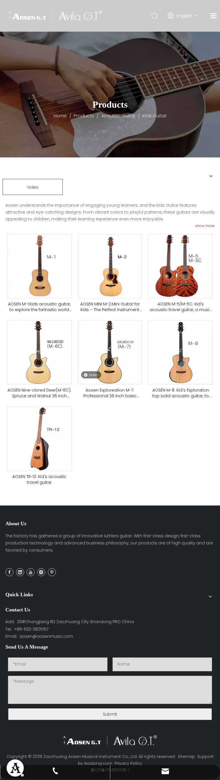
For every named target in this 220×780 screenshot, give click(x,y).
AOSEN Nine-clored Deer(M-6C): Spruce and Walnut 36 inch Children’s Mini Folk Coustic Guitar (39, 393)
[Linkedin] (20, 572)
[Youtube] (31, 572)
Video (33, 187)
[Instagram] (41, 572)
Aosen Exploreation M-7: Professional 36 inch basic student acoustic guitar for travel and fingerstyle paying (110, 393)
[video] (110, 352)
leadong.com (98, 763)
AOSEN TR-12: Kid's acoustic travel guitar (39, 479)
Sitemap (186, 756)
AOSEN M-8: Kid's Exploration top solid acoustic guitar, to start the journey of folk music (180, 393)
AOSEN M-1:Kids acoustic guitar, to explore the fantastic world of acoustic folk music (39, 307)
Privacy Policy (128, 763)
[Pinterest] (52, 572)
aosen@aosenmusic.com (46, 636)
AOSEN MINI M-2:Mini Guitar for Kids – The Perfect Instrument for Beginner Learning (110, 307)
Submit (110, 714)
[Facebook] (9, 572)
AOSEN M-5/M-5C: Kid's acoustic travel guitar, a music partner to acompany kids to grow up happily (181, 307)
